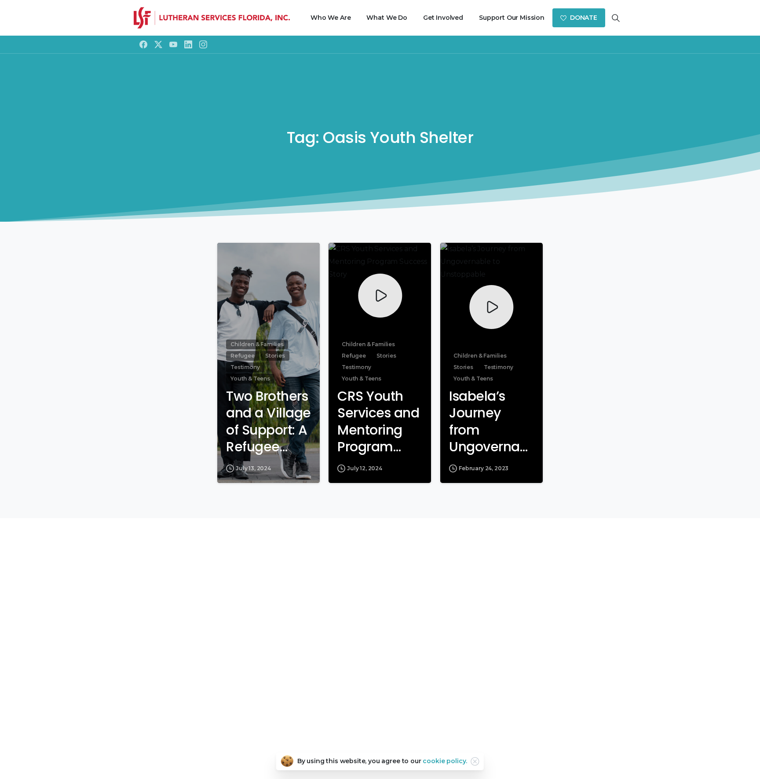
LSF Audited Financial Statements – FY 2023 (380, 635)
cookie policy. (445, 761)
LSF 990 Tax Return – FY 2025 (380, 622)
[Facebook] (143, 44)
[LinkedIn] (188, 44)
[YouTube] (173, 44)
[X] (158, 44)
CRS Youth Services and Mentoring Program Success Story (378, 422)
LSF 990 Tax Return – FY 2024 (380, 609)
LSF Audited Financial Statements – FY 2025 (380, 660)
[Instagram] (203, 44)
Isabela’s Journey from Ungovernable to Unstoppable (490, 422)
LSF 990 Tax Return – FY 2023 (380, 597)
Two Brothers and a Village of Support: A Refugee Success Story (268, 422)
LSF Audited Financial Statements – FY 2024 (380, 648)
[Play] (380, 296)
